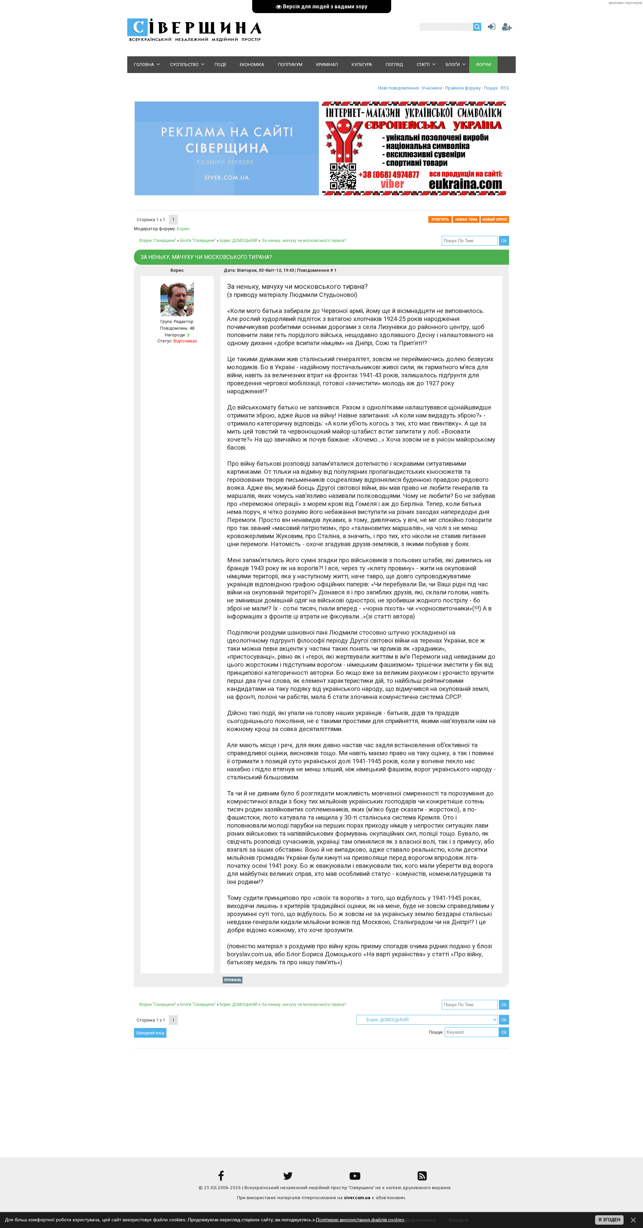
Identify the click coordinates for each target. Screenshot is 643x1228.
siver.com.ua (357, 1198)
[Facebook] (221, 1178)
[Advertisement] (321, 1099)
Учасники (432, 88)
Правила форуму (463, 88)
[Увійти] (490, 28)
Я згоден (609, 1219)
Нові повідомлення (398, 88)
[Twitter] (288, 1178)
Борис (183, 228)
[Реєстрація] (507, 28)
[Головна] (194, 40)
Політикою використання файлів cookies (360, 1219)
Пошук (491, 88)
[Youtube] (355, 1178)
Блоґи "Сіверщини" (198, 240)
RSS (505, 88)
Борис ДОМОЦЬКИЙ (239, 240)
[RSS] (422, 1178)
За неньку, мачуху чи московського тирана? (304, 240)
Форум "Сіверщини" (157, 240)
